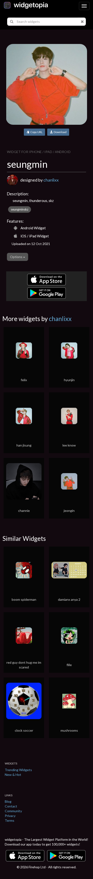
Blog (8, 801)
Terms (9, 820)
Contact (11, 806)
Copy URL (35, 132)
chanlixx (51, 180)
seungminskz (19, 209)
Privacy (10, 816)
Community (13, 811)
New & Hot (13, 775)
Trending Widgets (18, 770)
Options (16, 257)
